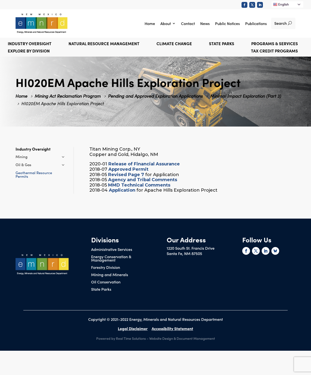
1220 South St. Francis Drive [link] (191, 248)
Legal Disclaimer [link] (133, 328)
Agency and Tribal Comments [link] (142, 179)
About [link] (165, 23)
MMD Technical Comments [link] (139, 185)
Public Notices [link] (227, 23)
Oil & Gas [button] (23, 164)
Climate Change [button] (174, 44)
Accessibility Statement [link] (172, 328)
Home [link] (150, 23)
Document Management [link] (196, 338)
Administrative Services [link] (111, 249)
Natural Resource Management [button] (104, 44)
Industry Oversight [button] (30, 44)
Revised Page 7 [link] (126, 174)
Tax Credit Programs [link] (274, 51)
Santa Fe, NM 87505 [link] (184, 253)
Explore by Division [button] (29, 51)
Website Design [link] (161, 338)
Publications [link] (256, 23)
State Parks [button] (221, 44)
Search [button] (280, 23)
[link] (244, 5)
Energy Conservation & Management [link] (111, 259)
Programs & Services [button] (274, 44)
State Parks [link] (101, 289)
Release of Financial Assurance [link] (144, 164)
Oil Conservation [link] (106, 282)
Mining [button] (21, 156)
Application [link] (122, 190)
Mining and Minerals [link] (109, 275)
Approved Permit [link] (128, 169)
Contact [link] (188, 23)
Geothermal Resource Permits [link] (34, 174)
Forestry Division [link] (105, 267)
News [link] (205, 23)
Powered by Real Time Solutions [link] (121, 338)
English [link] (283, 4)
